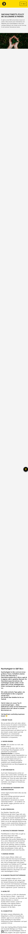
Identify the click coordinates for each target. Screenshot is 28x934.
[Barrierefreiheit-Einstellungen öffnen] (26, 469)
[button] (2, 931)
